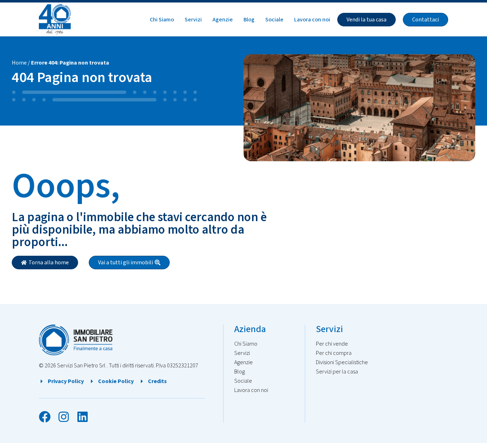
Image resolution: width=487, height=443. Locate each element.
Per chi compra (334, 353)
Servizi (193, 20)
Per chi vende (332, 344)
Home (19, 63)
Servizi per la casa (337, 372)
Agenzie (222, 20)
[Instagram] (64, 417)
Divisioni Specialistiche (342, 362)
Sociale (274, 20)
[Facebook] (45, 417)
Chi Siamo (162, 20)
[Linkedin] (82, 417)
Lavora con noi (312, 20)
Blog (249, 20)
